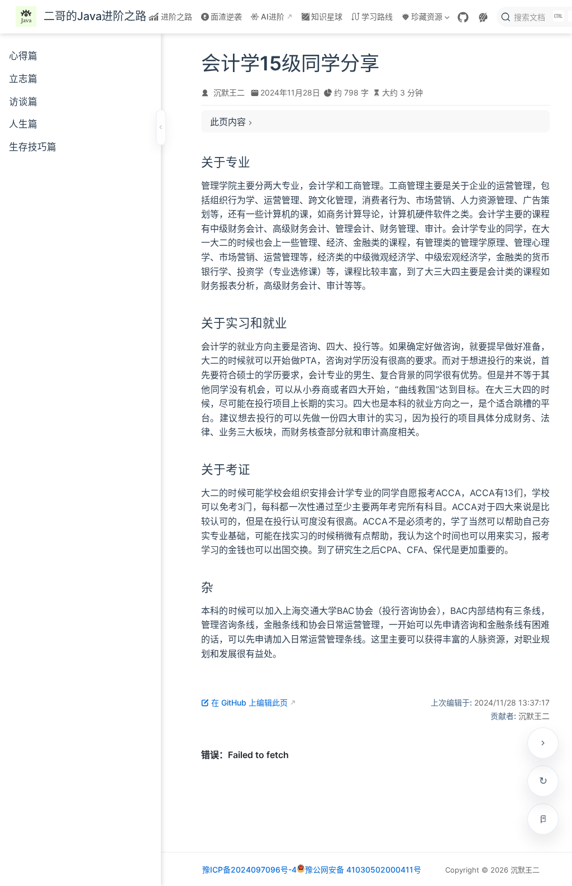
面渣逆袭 (226, 16)
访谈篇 (23, 101)
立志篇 (23, 78)
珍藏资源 (421, 19)
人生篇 (23, 124)
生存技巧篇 (32, 147)
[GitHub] (463, 17)
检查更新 (543, 781)
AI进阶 (272, 16)
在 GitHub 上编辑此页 (249, 702)
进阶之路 (176, 16)
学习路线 (377, 16)
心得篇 (23, 55)
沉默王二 (229, 92)
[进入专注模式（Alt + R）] (543, 819)
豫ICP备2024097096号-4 (249, 869)
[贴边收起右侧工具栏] (543, 743)
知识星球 (326, 16)
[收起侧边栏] (161, 127)
